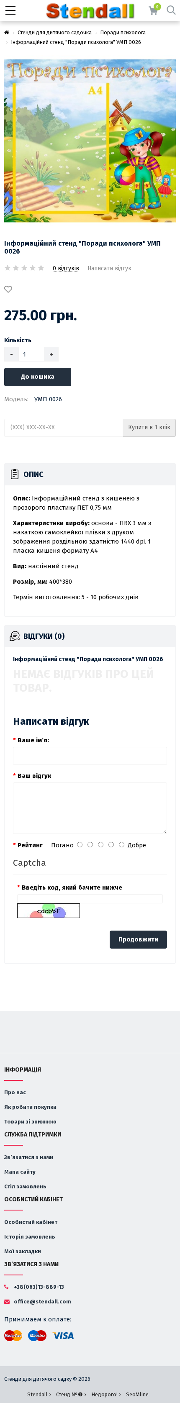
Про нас (15, 1092)
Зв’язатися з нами (28, 1157)
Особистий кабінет (30, 1222)
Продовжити (138, 939)
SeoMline (137, 1394)
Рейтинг (30, 845)
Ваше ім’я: (33, 740)
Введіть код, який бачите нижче (72, 887)
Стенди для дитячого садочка (55, 32)
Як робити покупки (30, 1107)
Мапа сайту (20, 1172)
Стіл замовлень (25, 1186)
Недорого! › (106, 1394)
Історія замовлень (29, 1237)
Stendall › (39, 1394)
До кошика (37, 376)
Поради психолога (123, 32)
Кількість (17, 340)
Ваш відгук (34, 776)
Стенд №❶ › (71, 1394)
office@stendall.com (42, 1301)
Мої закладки (22, 1251)
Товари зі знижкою (30, 1121)
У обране (9, 290)
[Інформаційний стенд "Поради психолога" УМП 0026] (90, 141)
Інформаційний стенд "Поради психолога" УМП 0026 (76, 42)
